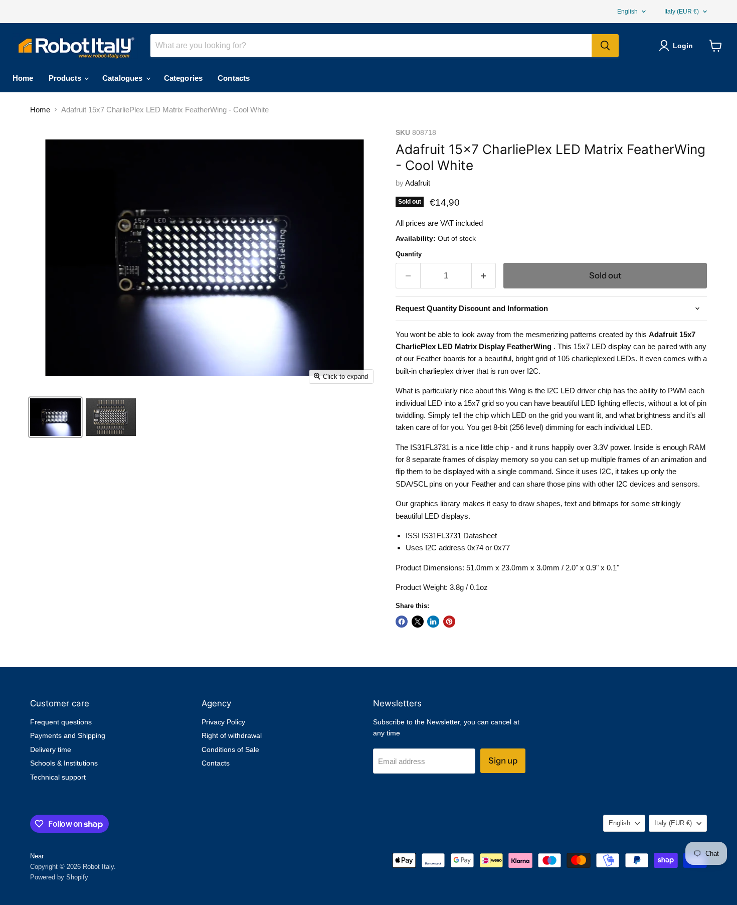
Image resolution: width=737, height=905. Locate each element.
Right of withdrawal (232, 735)
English (627, 11)
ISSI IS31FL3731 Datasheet (451, 535)
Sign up (502, 761)
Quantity (409, 254)
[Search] (605, 45)
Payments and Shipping (67, 735)
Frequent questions (61, 722)
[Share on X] (418, 622)
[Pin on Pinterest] (449, 622)
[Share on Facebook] (402, 622)
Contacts (234, 78)
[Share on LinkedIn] (433, 622)
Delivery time (50, 749)
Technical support (58, 777)
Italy (681, 11)
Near (37, 856)
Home (23, 78)
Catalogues (123, 78)
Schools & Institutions (64, 763)
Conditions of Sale (230, 749)
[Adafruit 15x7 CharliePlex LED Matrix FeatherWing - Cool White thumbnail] (55, 417)
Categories (183, 78)
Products (66, 78)
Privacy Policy (223, 722)
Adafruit (417, 183)
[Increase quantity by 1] (484, 275)
